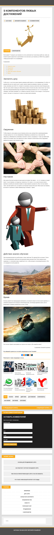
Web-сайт (6, 439)
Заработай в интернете (27, 497)
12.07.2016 (8, 21)
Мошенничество (27, 500)
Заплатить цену (11, 66)
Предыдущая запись (11, 408)
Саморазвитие (16, 51)
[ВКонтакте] (22, 355)
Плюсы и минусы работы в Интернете (42, 373)
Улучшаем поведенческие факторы (20, 389)
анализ (11, 397)
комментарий (7, 422)
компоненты (41, 397)
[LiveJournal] (32, 355)
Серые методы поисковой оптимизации (20, 373)
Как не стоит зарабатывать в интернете (29, 390)
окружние (23, 400)
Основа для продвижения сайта (30, 373)
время (17, 397)
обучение (15, 400)
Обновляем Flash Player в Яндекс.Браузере (42, 389)
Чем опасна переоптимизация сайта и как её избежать (27, 473)
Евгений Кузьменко (20, 21)
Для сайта (27, 493)
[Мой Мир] (26, 355)
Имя (4, 431)
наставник (7, 400)
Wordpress (27, 490)
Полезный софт (27, 506)
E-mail (5, 435)
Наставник (10, 69)
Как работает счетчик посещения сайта (27, 468)
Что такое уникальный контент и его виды (27, 479)
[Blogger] (30, 355)
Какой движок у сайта (8, 373)
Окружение (10, 68)
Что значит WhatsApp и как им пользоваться (8, 389)
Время (9, 73)
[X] (28, 355)
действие (23, 397)
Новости (27, 503)
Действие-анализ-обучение (14, 71)
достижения (31, 397)
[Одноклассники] (24, 355)
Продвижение (27, 509)
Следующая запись (43, 408)
